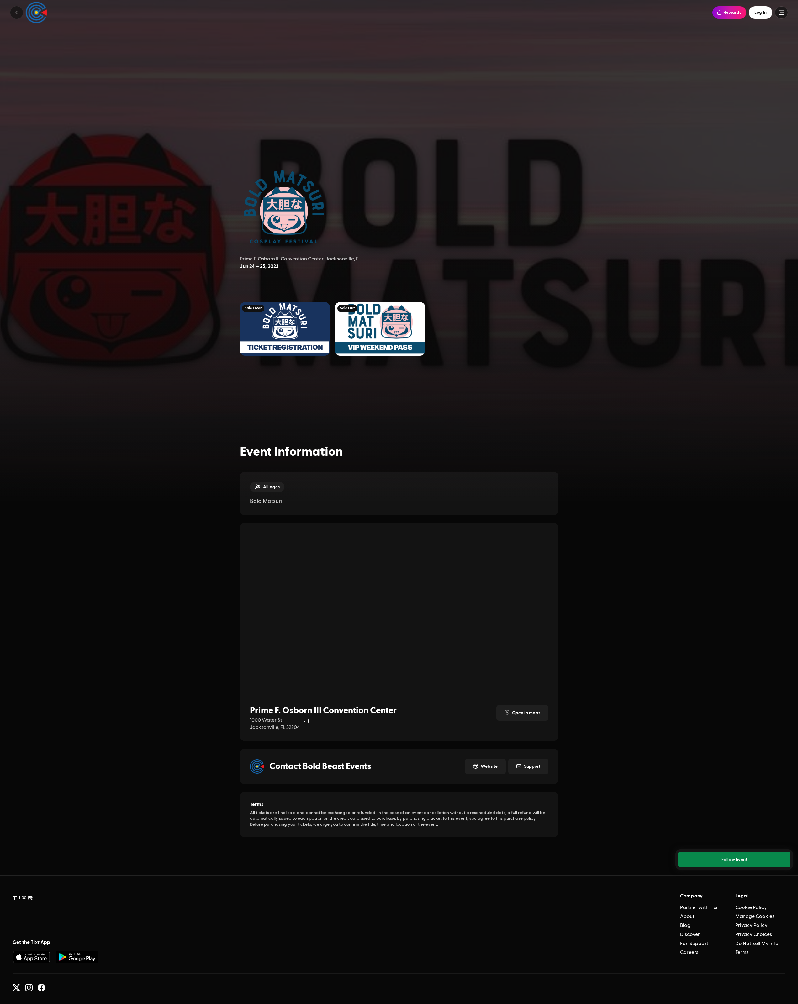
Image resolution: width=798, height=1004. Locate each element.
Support (532, 766)
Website (489, 766)
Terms (741, 952)
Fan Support (694, 943)
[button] (16, 12)
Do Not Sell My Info (757, 943)
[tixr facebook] (41, 987)
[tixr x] (16, 987)
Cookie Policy (751, 907)
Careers (689, 952)
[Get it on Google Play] (77, 957)
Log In (760, 12)
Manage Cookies (754, 916)
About (687, 916)
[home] (23, 898)
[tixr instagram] (29, 987)
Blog (685, 925)
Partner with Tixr (699, 907)
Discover (690, 934)
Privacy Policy (751, 925)
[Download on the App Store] (31, 957)
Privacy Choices (753, 934)
